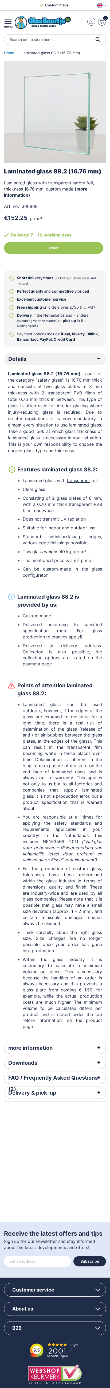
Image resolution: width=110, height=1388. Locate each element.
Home (9, 53)
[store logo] (43, 22)
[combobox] (55, 39)
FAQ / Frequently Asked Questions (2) (53, 1079)
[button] (100, 5)
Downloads (22, 1063)
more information (30, 1048)
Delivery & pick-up (32, 1093)
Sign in (91, 21)
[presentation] (55, 359)
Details (17, 359)
